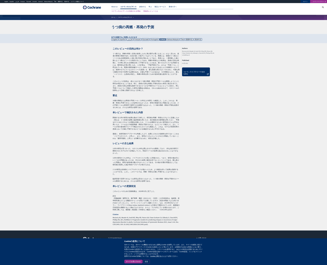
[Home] (94, 7)
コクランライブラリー (319, 1)
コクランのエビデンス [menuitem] (128, 7)
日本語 (162, 39)
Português (154, 39)
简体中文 (66, 1)
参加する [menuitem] (142, 7)
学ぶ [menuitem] (150, 7)
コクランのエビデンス (125, 17)
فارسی (17, 1)
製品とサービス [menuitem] (160, 7)
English (6, 1)
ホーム (113, 17)
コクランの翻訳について (77, 1)
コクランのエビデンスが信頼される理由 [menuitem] (126, 11)
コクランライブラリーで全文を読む (194, 73)
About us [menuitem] (114, 7)
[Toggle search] (323, 7)
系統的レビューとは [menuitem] (150, 11)
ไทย (55, 1)
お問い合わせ (202, 238)
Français (23, 1)
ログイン (305, 1)
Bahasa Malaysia (48, 1)
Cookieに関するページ (158, 256)
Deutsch (40, 1)
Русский (28, 1)
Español (12, 1)
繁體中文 (60, 1)
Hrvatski (35, 1)
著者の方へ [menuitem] (173, 7)
